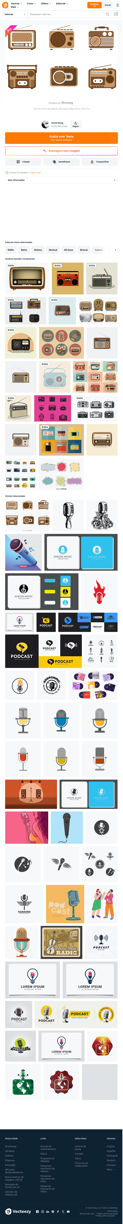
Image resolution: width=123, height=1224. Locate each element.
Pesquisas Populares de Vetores (47, 1167)
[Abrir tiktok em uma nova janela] (58, 1210)
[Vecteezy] (5, 5)
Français (108, 1163)
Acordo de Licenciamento (47, 1146)
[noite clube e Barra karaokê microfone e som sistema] (31, 792)
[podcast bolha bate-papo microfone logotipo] (46, 620)
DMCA (43, 1152)
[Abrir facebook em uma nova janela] (37, 1210)
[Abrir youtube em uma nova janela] (68, 1210)
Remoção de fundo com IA (12, 1184)
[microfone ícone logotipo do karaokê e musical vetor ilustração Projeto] (101, 649)
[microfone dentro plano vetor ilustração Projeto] (67, 826)
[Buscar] (107, 14)
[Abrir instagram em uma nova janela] (42, 1210)
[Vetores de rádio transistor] (98, 309)
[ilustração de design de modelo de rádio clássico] (62, 309)
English (108, 1144)
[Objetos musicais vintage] (61, 341)
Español (108, 1149)
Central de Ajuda (79, 1146)
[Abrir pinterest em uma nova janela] (53, 1210)
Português (109, 1154)
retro (24, 248)
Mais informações (16, 178)
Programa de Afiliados (47, 1158)
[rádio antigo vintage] (27, 277)
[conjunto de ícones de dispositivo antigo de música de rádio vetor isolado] (20, 472)
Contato (78, 1152)
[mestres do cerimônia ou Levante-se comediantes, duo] (102, 902)
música (38, 248)
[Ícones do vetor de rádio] (52, 406)
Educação (10, 1163)
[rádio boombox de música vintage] (68, 277)
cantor (98, 248)
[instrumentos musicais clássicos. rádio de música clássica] (61, 940)
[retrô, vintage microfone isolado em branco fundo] (21, 940)
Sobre (77, 1156)
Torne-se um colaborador (80, 1163)
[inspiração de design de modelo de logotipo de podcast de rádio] (19, 620)
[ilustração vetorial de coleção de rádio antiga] (96, 406)
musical (53, 248)
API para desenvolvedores (14, 1169)
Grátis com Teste (61, 138)
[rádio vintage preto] (21, 341)
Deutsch (108, 1158)
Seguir (76, 126)
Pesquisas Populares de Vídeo (47, 1187)
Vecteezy (9, 1149)
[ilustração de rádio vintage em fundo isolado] (54, 375)
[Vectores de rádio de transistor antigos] (61, 438)
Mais (13, 6)
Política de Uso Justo (103, 1214)
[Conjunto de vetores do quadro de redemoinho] (61, 472)
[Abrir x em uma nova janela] (63, 1210)
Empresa (10, 1158)
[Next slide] (110, 248)
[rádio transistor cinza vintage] (102, 277)
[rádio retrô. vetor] (18, 406)
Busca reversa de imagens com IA (14, 1177)
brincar (84, 248)
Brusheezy (10, 1144)
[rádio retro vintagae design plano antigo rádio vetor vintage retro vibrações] (102, 438)
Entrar (108, 5)
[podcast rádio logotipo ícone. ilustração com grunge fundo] (101, 940)
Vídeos (44, 3)
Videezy (9, 1154)
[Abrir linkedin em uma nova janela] (47, 1210)
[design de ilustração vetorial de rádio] (25, 309)
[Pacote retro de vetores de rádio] (27, 514)
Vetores (15, 3)
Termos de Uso (84, 1211)
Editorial (60, 3)
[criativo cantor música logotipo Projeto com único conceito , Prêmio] (81, 550)
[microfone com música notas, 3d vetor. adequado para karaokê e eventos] (23, 550)
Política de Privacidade (104, 1211)
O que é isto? (35, 172)
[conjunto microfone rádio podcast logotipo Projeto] (76, 1012)
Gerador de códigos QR (11, 1191)
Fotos (30, 3)
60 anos (68, 248)
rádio (11, 248)
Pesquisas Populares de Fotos (47, 1177)
